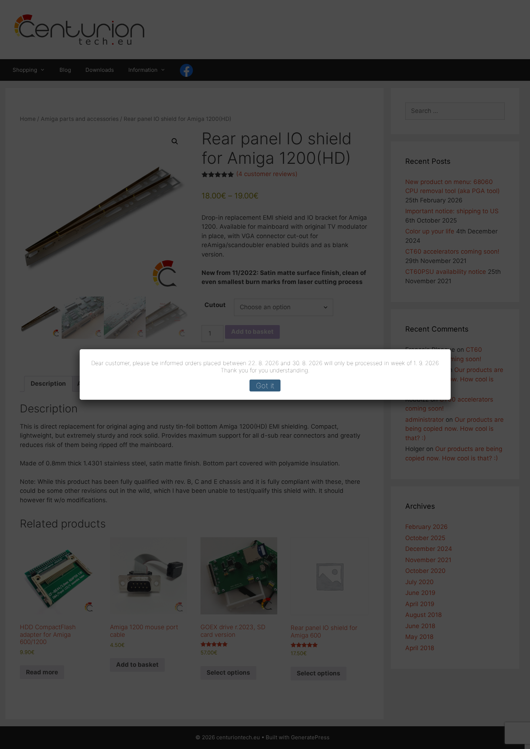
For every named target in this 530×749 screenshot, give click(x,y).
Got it (265, 385)
